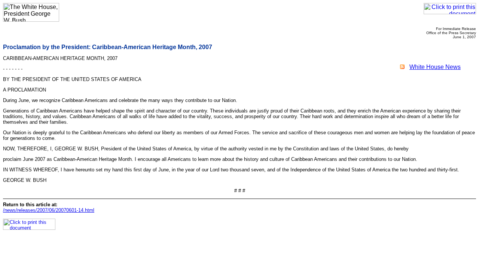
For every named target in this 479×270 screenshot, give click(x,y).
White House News (435, 67)
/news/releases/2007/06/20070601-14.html (48, 210)
